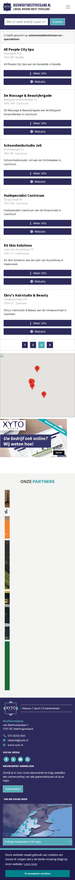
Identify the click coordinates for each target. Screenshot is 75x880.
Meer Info (39, 73)
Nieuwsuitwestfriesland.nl (32, 5)
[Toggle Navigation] (68, 7)
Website (39, 81)
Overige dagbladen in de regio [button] (23, 841)
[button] (37, 369)
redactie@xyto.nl (18, 740)
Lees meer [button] (30, 864)
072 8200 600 (16, 735)
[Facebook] (6, 759)
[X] (13, 759)
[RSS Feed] (27, 759)
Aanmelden (13, 789)
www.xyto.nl (15, 744)
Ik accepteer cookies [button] (37, 873)
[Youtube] (20, 759)
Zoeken (57, 22)
